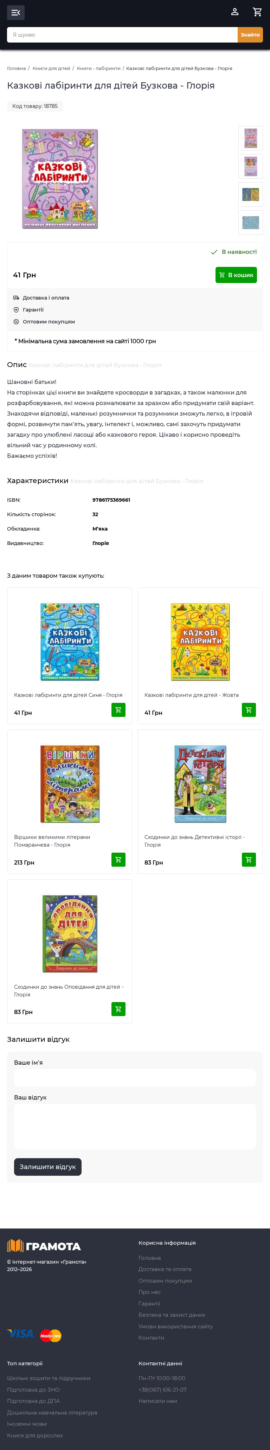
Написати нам (158, 1401)
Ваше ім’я (28, 1062)
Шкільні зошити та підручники (48, 1378)
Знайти (250, 35)
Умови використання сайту (176, 1326)
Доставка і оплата (46, 298)
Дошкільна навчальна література (52, 1412)
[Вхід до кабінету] (235, 12)
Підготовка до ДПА (33, 1401)
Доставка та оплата (165, 1269)
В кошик (240, 275)
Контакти (151, 1337)
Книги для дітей (51, 68)
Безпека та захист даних (172, 1314)
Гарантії (33, 310)
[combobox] (122, 35)
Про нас (150, 1292)
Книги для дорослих (35, 1435)
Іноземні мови (27, 1423)
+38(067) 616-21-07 (163, 1389)
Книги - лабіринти (99, 68)
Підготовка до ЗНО (33, 1389)
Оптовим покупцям (49, 322)
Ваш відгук (30, 1097)
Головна (16, 68)
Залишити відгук (48, 1167)
